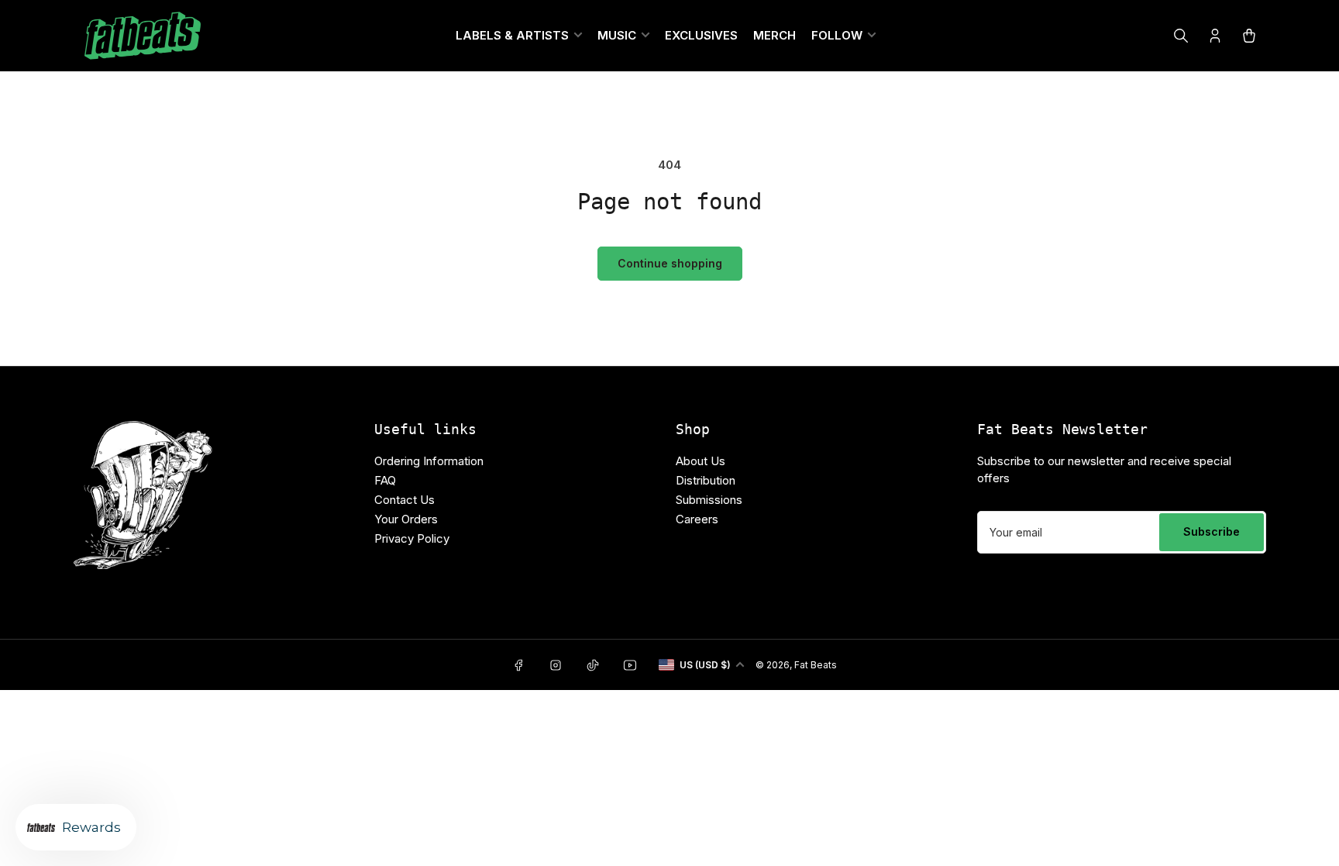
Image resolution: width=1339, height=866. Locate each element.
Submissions (709, 499)
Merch (774, 35)
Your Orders (406, 519)
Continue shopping (670, 263)
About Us (700, 461)
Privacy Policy (411, 538)
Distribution (705, 480)
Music (616, 35)
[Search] (1181, 36)
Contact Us (404, 499)
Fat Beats (815, 665)
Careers (697, 519)
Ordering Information (429, 461)
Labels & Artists (512, 35)
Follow (836, 35)
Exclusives (701, 35)
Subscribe (1211, 531)
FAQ (385, 480)
